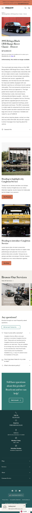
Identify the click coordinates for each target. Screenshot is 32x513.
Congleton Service (13, 503)
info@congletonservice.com (15, 425)
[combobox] (25, 511)
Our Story (6, 263)
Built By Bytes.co (26, 499)
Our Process (7, 197)
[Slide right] (28, 26)
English (25, 511)
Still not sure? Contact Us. (10, 327)
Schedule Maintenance (10, 302)
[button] (2, 8)
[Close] (24, 505)
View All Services (7, 281)
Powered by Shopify (22, 503)
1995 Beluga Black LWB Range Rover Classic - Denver (14, 14)
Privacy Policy (5, 499)
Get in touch (15, 400)
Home (3, 12)
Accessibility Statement (15, 499)
